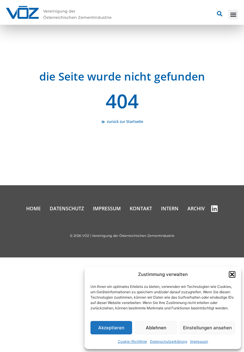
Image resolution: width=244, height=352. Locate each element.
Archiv (196, 208)
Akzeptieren (111, 328)
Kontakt (141, 208)
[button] (232, 274)
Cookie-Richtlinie (132, 341)
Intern (170, 208)
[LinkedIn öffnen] (214, 208)
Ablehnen (156, 328)
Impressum (199, 341)
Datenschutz (67, 208)
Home (33, 208)
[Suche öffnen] (219, 13)
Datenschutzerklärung (168, 341)
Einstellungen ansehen (207, 328)
